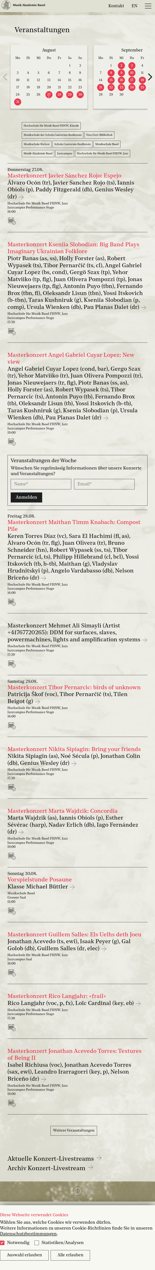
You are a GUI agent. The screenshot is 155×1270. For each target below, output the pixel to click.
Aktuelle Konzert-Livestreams (51, 1159)
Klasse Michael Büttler (38, 887)
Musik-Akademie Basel (38, 153)
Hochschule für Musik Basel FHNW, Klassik (51, 125)
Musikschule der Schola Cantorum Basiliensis (53, 135)
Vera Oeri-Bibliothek (99, 135)
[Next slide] (150, 77)
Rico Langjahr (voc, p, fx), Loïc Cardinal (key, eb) (71, 1003)
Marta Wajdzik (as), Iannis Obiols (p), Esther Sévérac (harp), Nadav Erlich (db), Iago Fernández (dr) (72, 825)
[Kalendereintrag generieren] (12, 221)
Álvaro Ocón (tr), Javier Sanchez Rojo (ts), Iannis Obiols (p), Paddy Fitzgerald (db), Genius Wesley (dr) (70, 190)
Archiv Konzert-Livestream (47, 1169)
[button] (77, 1191)
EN (134, 6)
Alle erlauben (70, 1255)
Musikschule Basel (107, 144)
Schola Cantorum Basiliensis (72, 144)
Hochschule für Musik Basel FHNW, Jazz (102, 153)
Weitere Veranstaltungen (73, 1130)
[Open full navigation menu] (148, 6)
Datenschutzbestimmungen (28, 1234)
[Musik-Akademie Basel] (23, 5)
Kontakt (116, 6)
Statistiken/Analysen (63, 1243)
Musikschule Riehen (37, 144)
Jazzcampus (64, 153)
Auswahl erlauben (24, 1255)
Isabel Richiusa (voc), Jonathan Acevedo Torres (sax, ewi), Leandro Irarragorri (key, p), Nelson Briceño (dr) (69, 1072)
